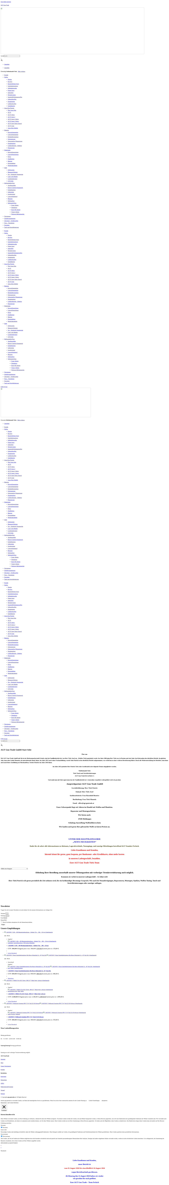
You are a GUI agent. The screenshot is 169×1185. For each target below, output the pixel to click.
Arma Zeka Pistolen (9, 108)
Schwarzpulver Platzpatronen (15, 141)
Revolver (10, 81)
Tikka (19, 991)
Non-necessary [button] (4, 1134)
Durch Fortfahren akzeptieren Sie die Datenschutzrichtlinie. (17, 922)
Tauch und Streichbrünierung (11, 227)
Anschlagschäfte (12, 185)
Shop (2, 1062)
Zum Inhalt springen (6, 1)
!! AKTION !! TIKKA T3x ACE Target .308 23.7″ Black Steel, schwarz (26, 994)
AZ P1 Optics (11, 114)
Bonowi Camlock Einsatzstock (15, 187)
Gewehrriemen (11, 194)
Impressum (3, 1076)
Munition (6, 130)
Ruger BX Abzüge (15, 209)
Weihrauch (18, 1014)
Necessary (5, 1127)
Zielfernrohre (11, 170)
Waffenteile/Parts (12, 203)
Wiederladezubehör (12, 165)
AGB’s (2, 1083)
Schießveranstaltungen (9, 218)
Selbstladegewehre (12, 88)
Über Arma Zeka (12, 110)
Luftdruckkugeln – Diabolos (15, 145)
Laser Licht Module (13, 176)
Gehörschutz (11, 192)
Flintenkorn (14, 207)
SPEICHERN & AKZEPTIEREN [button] (9, 1143)
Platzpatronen (11, 148)
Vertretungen (7, 216)
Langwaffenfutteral (12, 196)
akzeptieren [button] (104, 1100)
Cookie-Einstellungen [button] (94, 1100)
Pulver (9, 156)
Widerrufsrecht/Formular (7, 1086)
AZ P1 (9, 112)
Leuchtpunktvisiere (12, 179)
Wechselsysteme (12, 95)
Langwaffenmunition (13, 134)
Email (2, 918)
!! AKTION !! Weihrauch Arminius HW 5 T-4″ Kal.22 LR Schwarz (26, 1017)
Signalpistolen (11, 101)
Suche (2, 56)
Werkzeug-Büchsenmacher (17, 214)
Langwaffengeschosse (13, 154)
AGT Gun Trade (5, 5)
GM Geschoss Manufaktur (29, 943)
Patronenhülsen (11, 163)
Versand (3, 1090)
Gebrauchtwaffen (12, 99)
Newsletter (7, 225)
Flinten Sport (11, 90)
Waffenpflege (11, 201)
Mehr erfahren (21, 71)
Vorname (3, 913)
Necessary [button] (3, 1125)
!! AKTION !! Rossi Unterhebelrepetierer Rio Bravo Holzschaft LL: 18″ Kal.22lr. (29, 971)
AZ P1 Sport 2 (11, 117)
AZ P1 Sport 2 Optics (13, 119)
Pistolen (10, 79)
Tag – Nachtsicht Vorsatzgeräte (15, 174)
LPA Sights (10, 181)
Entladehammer (12, 190)
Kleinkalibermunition (13, 137)
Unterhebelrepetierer (13, 86)
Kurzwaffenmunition (13, 132)
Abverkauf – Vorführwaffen (11, 221)
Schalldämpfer (11, 106)
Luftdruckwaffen (12, 103)
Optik (5, 167)
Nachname (3, 915)
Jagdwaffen (10, 92)
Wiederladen (7, 150)
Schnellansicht (49, 932)
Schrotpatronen (11, 139)
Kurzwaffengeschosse (13, 152)
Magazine (10, 198)
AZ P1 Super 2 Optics (13, 121)
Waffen (6, 77)
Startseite (3, 1059)
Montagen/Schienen (13, 172)
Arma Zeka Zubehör (13, 128)
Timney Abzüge (15, 212)
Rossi (9, 968)
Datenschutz (4, 920)
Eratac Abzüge (14, 205)
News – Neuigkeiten (9, 223)
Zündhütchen (11, 159)
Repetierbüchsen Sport (13, 84)
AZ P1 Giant (11, 126)
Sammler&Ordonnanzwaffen (15, 97)
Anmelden (6, 64)
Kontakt (6, 75)
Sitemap (3, 1093)
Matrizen (10, 161)
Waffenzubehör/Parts (9, 183)
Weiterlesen (11, 978)
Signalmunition (11, 143)
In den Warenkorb (12, 953)
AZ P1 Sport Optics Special (15, 123)
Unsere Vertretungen (6, 1066)
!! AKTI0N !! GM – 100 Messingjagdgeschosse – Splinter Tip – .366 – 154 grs (28, 945)
